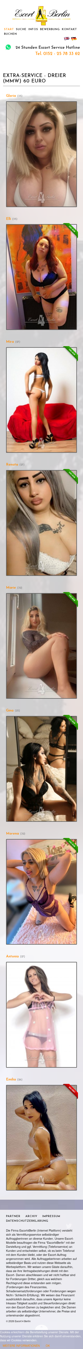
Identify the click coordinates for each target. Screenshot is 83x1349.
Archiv (31, 1216)
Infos (33, 29)
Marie (11, 588)
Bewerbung (50, 29)
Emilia (11, 1079)
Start (9, 29)
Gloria (11, 96)
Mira (10, 342)
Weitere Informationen (21, 1346)
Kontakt (69, 29)
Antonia (12, 956)
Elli (8, 219)
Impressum (51, 1216)
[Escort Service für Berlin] (41, 15)
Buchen (10, 34)
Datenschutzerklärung (27, 1221)
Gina (9, 710)
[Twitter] (69, 1225)
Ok (48, 1346)
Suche (21, 29)
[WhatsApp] (8, 48)
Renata (12, 465)
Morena (12, 834)
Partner (13, 1216)
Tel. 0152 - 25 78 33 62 (57, 54)
